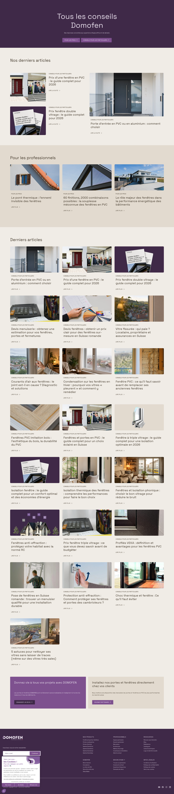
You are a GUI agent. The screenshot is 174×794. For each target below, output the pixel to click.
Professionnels (119, 737)
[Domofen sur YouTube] (159, 787)
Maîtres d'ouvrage (118, 748)
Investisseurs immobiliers (120, 751)
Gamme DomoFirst (88, 746)
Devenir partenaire (118, 742)
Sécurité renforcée (88, 769)
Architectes (116, 746)
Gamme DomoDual (88, 751)
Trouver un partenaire (119, 763)
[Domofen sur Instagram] (166, 787)
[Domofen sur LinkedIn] (170, 787)
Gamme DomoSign (88, 753)
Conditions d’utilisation (150, 763)
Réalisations (147, 744)
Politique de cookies (149, 767)
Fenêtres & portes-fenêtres (91, 740)
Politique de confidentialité (151, 765)
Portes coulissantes (88, 742)
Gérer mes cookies (149, 769)
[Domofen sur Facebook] (163, 787)
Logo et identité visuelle (150, 751)
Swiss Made (86, 771)
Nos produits (88, 737)
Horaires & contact (118, 765)
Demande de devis (118, 769)
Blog (145, 742)
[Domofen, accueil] (13, 738)
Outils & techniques (149, 748)
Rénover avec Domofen (150, 740)
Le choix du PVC (87, 767)
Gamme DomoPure (88, 748)
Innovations (86, 765)
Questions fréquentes (119, 767)
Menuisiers (116, 744)
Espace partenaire (118, 740)
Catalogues (147, 746)
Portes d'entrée (87, 744)
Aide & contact (117, 753)
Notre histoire (87, 763)
